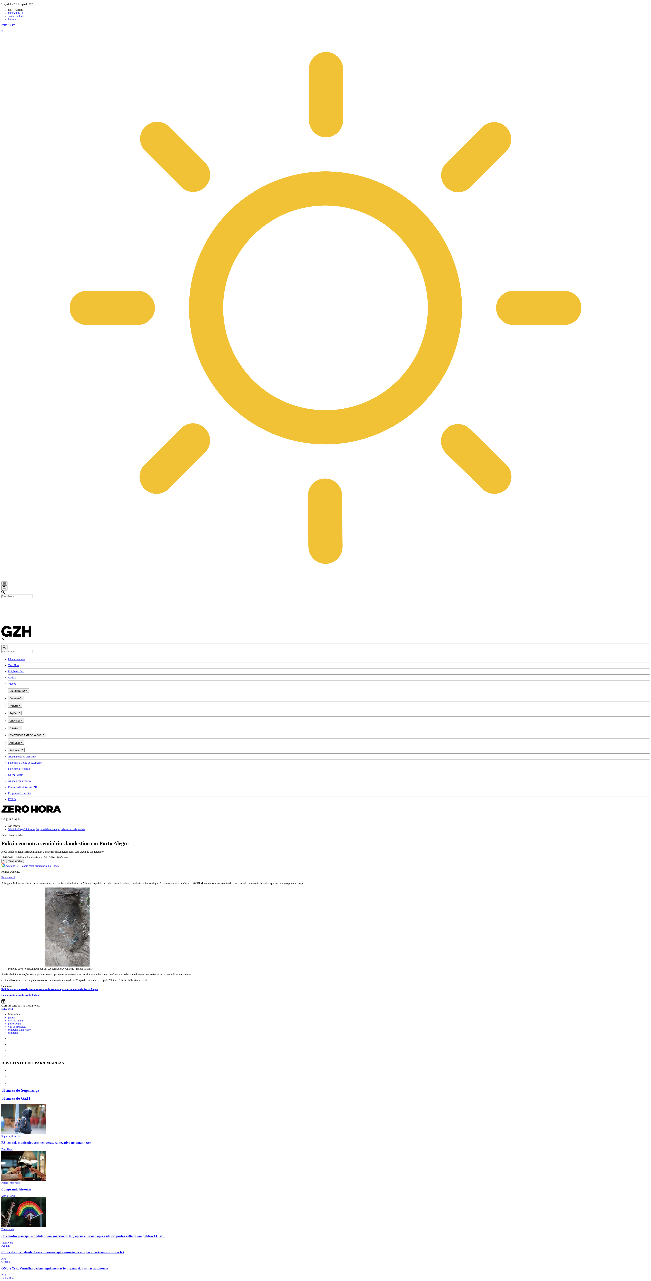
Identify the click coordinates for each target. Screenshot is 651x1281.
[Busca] (4, 588)
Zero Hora (13, 665)
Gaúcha (12, 677)
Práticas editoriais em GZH (22, 787)
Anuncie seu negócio (19, 781)
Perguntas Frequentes (19, 793)
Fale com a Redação (19, 768)
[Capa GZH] (325, 604)
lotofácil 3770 (15, 13)
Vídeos (12, 683)
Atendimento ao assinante (22, 756)
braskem (12, 19)
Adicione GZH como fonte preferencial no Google (32, 865)
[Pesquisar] (4, 647)
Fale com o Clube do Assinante (25, 762)
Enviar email (8, 877)
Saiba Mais (7, 1008)
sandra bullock (16, 16)
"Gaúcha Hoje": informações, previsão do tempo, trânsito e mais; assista (46, 829)
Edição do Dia (16, 671)
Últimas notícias (16, 659)
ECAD (12, 799)
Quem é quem (15, 774)
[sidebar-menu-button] (4, 584)
